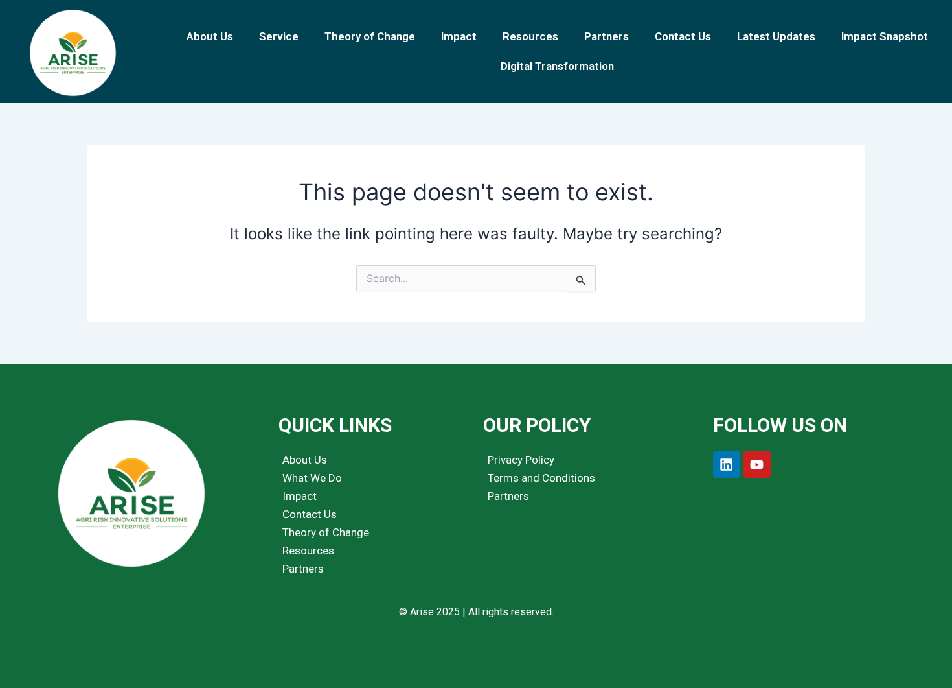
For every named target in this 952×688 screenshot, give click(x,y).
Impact (459, 36)
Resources (530, 36)
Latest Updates (776, 36)
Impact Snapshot (884, 36)
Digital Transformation (557, 66)
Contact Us (683, 36)
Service (279, 36)
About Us (210, 36)
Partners (606, 36)
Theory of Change (369, 36)
